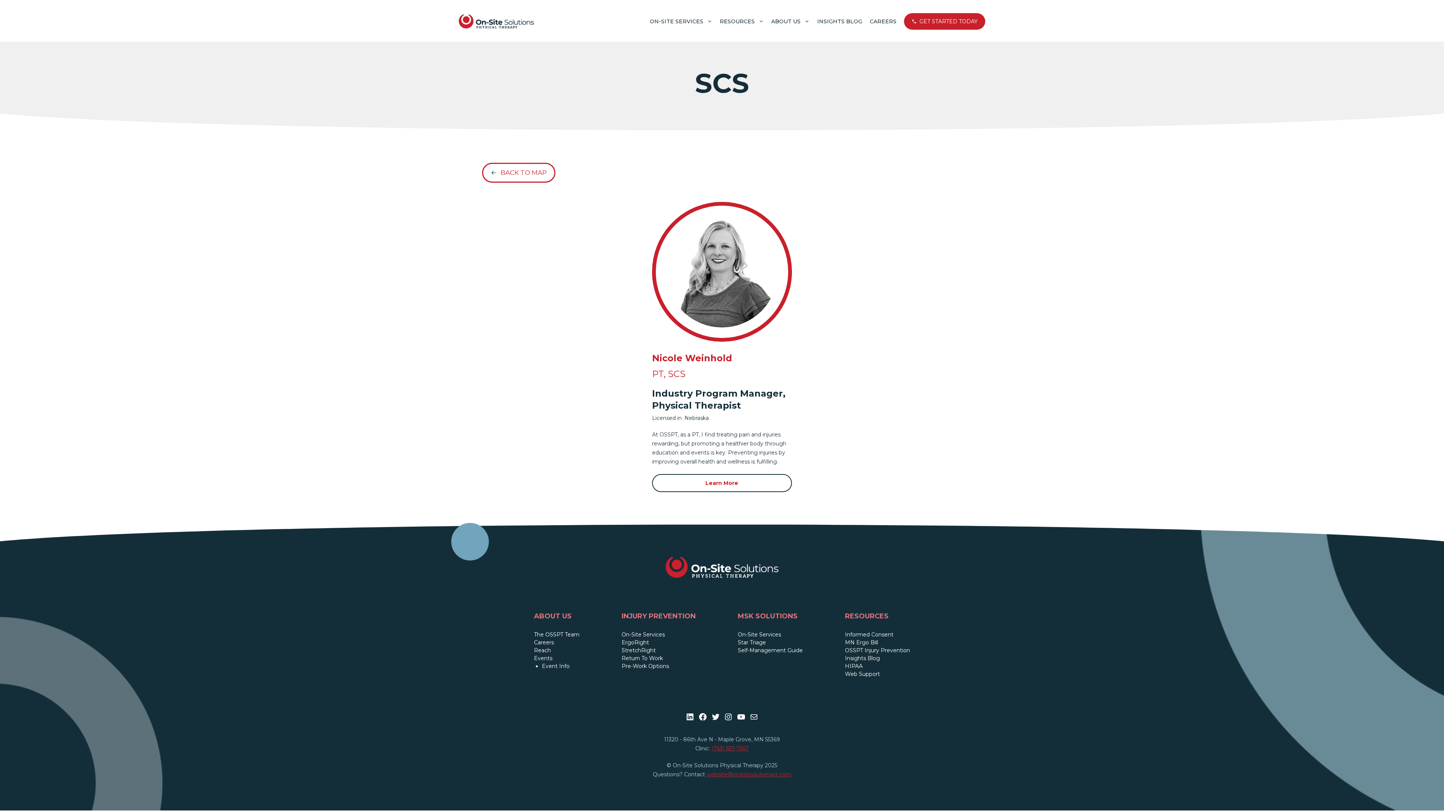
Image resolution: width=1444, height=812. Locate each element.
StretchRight (639, 650)
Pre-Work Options (645, 666)
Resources (737, 21)
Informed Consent (869, 634)
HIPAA (854, 666)
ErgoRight (635, 642)
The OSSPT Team (556, 634)
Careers (883, 21)
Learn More (721, 483)
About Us (786, 21)
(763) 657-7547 (730, 748)
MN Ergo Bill (861, 642)
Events (543, 658)
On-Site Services (676, 21)
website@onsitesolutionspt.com (749, 774)
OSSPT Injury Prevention (877, 650)
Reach (542, 650)
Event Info (556, 666)
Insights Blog (839, 21)
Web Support (862, 674)
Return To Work (642, 658)
